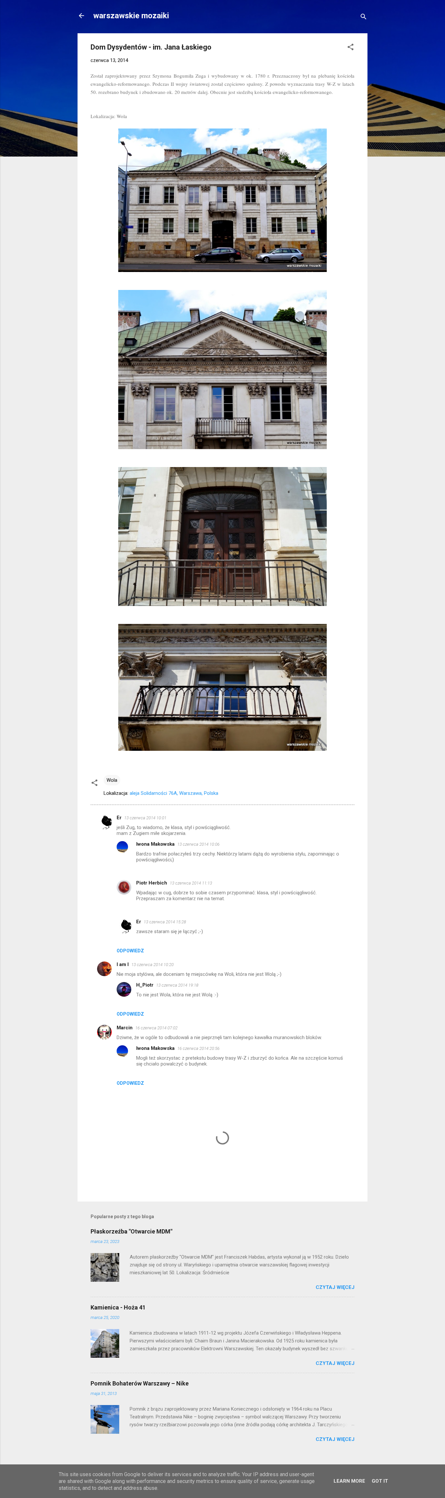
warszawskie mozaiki (131, 15)
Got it (380, 1481)
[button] (350, 48)
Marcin (125, 1028)
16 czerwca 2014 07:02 (156, 1027)
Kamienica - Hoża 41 (118, 1307)
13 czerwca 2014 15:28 (165, 921)
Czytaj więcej (335, 1287)
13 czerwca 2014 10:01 (145, 817)
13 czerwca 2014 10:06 (198, 844)
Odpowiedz (130, 950)
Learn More (349, 1481)
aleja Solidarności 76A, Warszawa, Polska (174, 793)
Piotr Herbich (151, 883)
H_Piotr (144, 985)
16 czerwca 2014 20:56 (198, 1048)
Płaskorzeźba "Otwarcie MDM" (131, 1231)
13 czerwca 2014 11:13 (191, 883)
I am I (123, 964)
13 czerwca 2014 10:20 (152, 964)
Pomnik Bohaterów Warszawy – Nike (140, 1383)
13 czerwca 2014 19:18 (177, 985)
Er (119, 818)
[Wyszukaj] (363, 18)
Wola (112, 780)
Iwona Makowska (155, 844)
